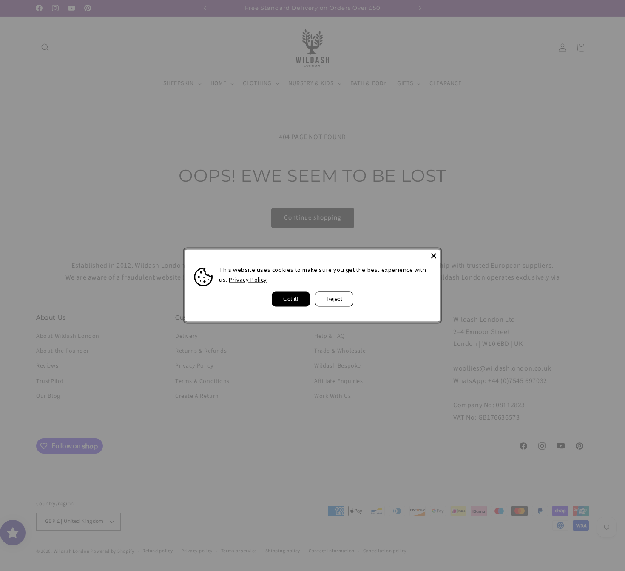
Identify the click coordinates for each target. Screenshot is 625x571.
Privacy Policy (248, 280)
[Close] (433, 255)
